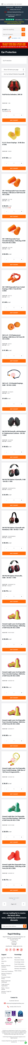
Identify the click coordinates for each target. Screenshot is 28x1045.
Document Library (19, 960)
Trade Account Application (5, 985)
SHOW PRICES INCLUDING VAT (13, 15)
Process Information (19, 966)
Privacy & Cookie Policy (5, 977)
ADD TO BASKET (14, 120)
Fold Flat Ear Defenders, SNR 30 (12, 94)
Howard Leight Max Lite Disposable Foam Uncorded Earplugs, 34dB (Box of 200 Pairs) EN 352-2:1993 (13, 818)
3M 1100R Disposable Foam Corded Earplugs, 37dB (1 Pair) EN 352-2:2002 (13, 289)
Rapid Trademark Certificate (5, 981)
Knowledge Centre (19, 962)
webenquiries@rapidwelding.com (15, 12)
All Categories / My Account (13, 4)
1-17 (14, 899)
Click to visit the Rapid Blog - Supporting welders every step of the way (14, 22)
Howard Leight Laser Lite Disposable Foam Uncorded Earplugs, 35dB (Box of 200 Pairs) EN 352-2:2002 (13, 674)
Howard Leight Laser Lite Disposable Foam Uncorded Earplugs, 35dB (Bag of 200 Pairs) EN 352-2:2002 (13, 626)
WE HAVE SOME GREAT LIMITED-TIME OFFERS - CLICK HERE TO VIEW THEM (14, 44)
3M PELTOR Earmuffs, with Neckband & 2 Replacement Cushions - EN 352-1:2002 (14, 433)
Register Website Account (5, 966)
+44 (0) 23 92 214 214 (15, 9)
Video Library (17, 970)
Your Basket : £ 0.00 (16, 38)
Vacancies (4, 969)
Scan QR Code (18, 7)
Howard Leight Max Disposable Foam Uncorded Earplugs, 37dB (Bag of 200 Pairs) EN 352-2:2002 (14, 866)
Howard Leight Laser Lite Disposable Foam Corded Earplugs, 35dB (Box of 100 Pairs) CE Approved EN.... (13, 770)
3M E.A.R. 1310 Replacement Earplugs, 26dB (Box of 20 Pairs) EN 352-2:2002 (13, 337)
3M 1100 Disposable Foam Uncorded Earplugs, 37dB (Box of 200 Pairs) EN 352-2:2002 (13, 192)
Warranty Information (20, 968)
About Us (3, 961)
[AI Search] (23, 34)
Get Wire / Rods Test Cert (6, 958)
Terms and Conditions (7, 971)
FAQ (2, 963)
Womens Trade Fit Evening (6, 992)
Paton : (3, 988)
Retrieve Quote (9, 7)
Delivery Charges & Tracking (6, 974)
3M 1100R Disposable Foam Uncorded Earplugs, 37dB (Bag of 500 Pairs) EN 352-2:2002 (13, 241)
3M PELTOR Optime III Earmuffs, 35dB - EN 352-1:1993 (12, 577)
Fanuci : (8, 988)
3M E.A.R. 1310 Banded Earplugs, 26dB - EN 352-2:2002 (12, 384)
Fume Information (19, 964)
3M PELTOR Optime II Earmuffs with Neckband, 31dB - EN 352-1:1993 (13, 528)
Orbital (3, 989)
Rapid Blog (17, 957)
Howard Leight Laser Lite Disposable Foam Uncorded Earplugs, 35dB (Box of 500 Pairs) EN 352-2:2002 (13, 722)
